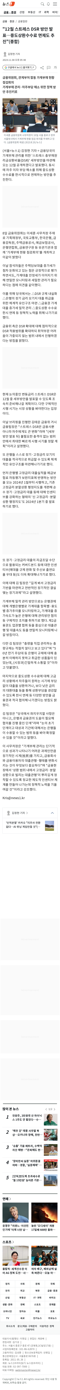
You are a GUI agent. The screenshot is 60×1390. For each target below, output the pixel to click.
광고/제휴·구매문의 (27, 1326)
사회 (22, 1283)
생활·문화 (7, 1304)
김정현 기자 (14, 54)
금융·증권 (53, 1290)
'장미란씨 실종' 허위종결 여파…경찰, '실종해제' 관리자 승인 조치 (27, 1165)
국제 (52, 1283)
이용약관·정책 (47, 1326)
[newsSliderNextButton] (54, 1109)
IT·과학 (38, 1297)
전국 (7, 1290)
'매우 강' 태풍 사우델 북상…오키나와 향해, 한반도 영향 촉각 (27, 1135)
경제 (37, 1283)
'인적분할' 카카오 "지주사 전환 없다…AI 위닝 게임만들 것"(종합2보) (23, 825)
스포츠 (7, 1242)
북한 (37, 1290)
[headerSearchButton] (42, 3)
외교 (22, 1290)
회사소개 (10, 1326)
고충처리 (30, 1329)
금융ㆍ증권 (8, 21)
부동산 (22, 1297)
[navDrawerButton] (55, 3)
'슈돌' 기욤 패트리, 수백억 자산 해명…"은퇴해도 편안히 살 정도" (27, 1150)
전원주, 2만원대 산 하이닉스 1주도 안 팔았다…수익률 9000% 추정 (27, 1119)
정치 (7, 1283)
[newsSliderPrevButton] (46, 1109)
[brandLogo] (8, 4)
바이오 (52, 1297)
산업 (7, 1297)
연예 (5, 1198)
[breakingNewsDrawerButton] (48, 3)
